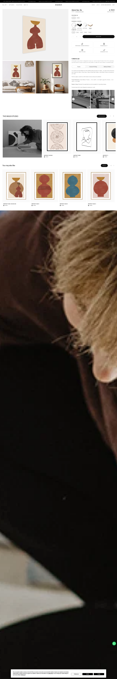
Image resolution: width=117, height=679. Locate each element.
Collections (19, 4)
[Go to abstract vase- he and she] (44, 186)
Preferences (76, 674)
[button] (93, 5)
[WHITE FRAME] (84, 25)
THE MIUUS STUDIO (79, 11)
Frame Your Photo (111, 1)
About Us (26, 4)
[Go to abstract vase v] (73, 186)
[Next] (114, 165)
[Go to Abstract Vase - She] (16, 186)
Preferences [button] (23, 674)
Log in (98, 4)
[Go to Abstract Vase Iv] (101, 186)
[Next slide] (113, 116)
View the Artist (101, 116)
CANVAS (73, 17)
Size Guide (79, 29)
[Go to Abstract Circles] (57, 136)
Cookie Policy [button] (50, 673)
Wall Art (4, 4)
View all (104, 165)
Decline (87, 674)
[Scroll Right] (113, 99)
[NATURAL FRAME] (90, 25)
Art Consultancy (7, 1)
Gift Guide (11, 4)
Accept (99, 674)
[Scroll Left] (73, 99)
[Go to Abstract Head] (86, 136)
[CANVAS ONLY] (74, 25)
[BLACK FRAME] (79, 25)
